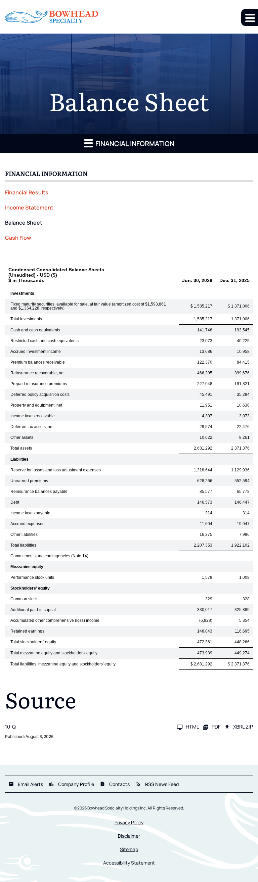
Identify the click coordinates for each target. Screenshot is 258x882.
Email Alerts (25, 784)
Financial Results (26, 192)
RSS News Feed (157, 784)
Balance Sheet (23, 222)
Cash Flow (18, 237)
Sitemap (129, 849)
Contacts (115, 784)
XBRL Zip (243, 727)
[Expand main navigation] (249, 17)
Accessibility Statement (129, 863)
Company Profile (71, 784)
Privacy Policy (129, 822)
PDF (216, 727)
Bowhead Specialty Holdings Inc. (117, 808)
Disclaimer (129, 836)
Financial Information (134, 143)
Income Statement (29, 207)
